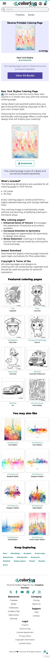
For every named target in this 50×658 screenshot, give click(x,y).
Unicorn (37, 342)
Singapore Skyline (37, 476)
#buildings (15, 553)
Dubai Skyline (13, 539)
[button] (3, 4)
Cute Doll (37, 311)
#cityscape (40, 553)
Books (31, 15)
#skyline (6, 561)
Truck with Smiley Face (37, 374)
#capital (27, 553)
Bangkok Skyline (13, 476)
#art (5, 553)
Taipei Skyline (37, 508)
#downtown (8, 557)
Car (13, 405)
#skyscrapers (20, 561)
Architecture (26, 60)
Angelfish (12, 311)
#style (32, 561)
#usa (5, 565)
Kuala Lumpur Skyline (37, 539)
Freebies (20, 15)
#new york (35, 557)
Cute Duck (12, 374)
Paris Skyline (12, 445)
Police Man (13, 342)
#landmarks (22, 557)
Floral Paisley (37, 405)
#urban (41, 561)
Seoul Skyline (37, 445)
